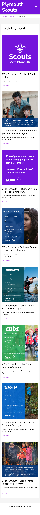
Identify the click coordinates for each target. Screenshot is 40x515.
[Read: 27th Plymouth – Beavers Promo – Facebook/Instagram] (20, 401)
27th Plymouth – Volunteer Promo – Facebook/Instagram (19, 190)
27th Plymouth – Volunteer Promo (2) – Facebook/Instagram (19, 132)
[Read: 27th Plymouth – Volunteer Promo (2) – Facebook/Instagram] (20, 109)
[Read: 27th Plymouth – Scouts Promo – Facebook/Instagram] (20, 284)
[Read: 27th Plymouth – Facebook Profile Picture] (20, 53)
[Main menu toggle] (36, 7)
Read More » (6, 85)
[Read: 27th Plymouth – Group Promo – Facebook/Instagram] (20, 459)
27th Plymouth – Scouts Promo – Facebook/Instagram (18, 307)
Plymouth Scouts (13, 7)
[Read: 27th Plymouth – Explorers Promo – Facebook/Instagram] (20, 226)
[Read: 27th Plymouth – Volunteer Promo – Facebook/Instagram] (20, 167)
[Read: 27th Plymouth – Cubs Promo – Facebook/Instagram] (20, 343)
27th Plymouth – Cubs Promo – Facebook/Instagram (18, 366)
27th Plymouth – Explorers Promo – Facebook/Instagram (19, 249)
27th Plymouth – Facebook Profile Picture (19, 76)
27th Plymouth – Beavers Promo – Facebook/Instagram (19, 424)
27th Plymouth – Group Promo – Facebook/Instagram (18, 482)
